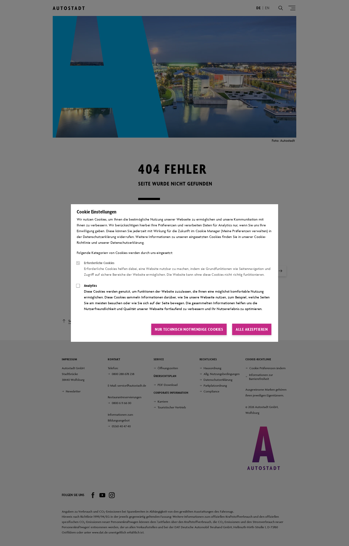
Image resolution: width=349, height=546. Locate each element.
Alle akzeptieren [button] (252, 329)
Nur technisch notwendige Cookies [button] (189, 329)
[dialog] (174, 273)
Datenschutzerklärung (127, 242)
